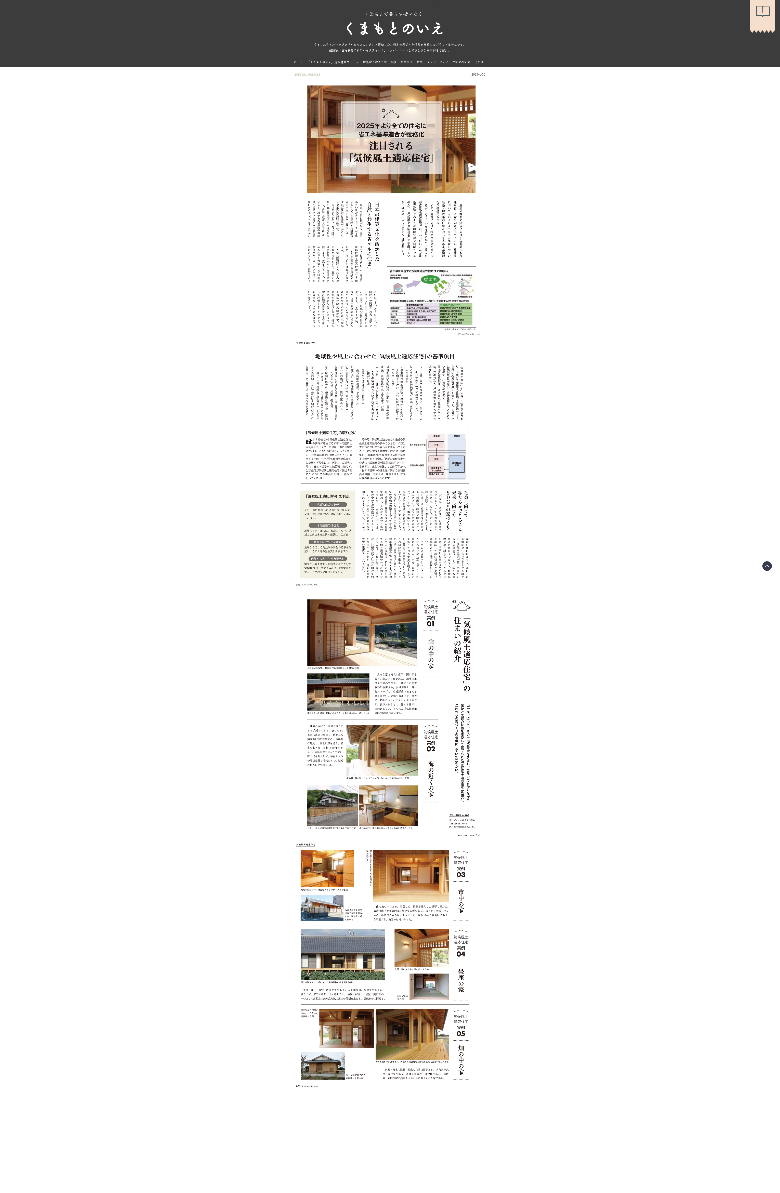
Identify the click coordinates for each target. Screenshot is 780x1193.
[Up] (767, 566)
